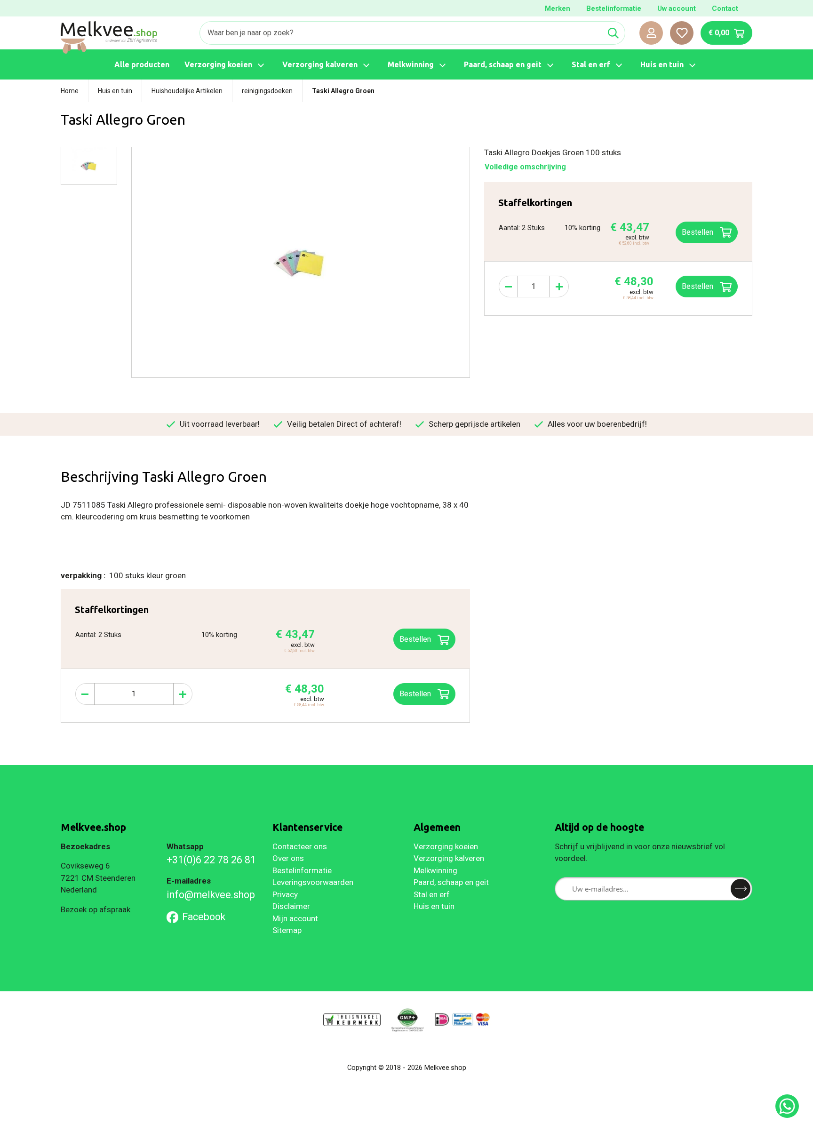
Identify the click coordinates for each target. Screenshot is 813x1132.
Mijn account (295, 918)
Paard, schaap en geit (451, 882)
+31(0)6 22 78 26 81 (211, 860)
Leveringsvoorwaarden (312, 882)
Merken (557, 8)
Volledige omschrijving (525, 166)
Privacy (285, 894)
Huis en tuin (434, 906)
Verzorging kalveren (449, 858)
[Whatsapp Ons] (787, 1106)
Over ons (288, 858)
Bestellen (698, 286)
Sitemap (287, 930)
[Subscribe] (740, 889)
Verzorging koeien (446, 846)
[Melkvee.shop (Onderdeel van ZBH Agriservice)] (109, 37)
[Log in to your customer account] (651, 33)
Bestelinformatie (613, 8)
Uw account (676, 8)
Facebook (203, 917)
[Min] (508, 286)
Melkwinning (435, 870)
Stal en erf (432, 894)
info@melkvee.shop (211, 895)
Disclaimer (291, 906)
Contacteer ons (299, 846)
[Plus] (559, 286)
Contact (725, 8)
